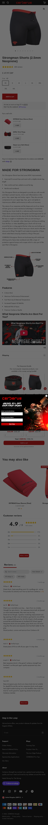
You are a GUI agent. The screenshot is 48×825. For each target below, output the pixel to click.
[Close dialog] (46, 396)
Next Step (12, 424)
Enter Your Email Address (7, 411)
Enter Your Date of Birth (7, 417)
